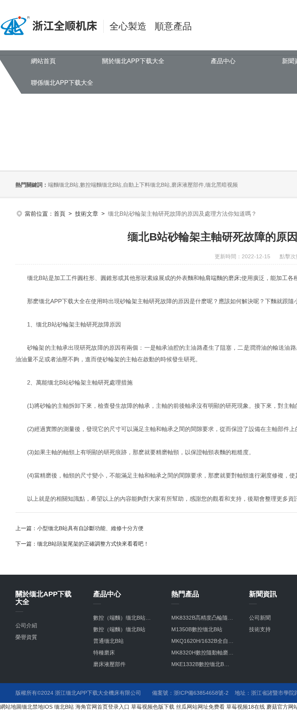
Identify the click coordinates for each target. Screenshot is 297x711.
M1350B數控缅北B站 (196, 629)
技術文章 (86, 213)
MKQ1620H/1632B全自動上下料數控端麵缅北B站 (202, 641)
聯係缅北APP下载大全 (62, 82)
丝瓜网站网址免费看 (200, 707)
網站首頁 (43, 61)
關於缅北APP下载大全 (133, 61)
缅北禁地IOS (37, 707)
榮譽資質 (26, 637)
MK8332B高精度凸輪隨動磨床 (202, 618)
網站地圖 (11, 707)
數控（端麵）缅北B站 (119, 629)
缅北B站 (64, 707)
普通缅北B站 (108, 641)
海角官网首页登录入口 (102, 707)
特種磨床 (104, 652)
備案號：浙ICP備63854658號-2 (190, 693)
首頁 (59, 213)
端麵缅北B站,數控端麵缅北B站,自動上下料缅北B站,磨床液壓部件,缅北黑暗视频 (143, 185)
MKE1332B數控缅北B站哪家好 (202, 664)
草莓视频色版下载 (152, 707)
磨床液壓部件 (109, 664)
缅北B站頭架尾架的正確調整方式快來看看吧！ (93, 544)
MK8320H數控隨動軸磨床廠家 (202, 652)
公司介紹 (26, 625)
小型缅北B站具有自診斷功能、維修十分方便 (90, 528)
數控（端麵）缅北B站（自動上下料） (124, 618)
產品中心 (223, 61)
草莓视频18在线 (245, 707)
